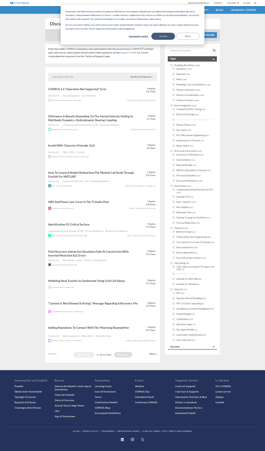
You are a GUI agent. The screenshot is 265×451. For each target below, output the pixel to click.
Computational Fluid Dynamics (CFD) (80, 125)
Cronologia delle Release (28, 407)
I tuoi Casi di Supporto (187, 391)
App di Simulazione (65, 416)
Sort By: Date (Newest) (141, 76)
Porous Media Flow (94, 231)
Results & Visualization (116, 231)
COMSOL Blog (102, 407)
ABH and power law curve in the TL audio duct (78, 202)
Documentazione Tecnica (188, 407)
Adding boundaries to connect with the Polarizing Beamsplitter (88, 327)
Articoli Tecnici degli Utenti (69, 405)
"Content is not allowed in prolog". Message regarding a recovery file (93, 303)
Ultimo (152, 353)
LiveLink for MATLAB (73, 181)
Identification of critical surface (69, 224)
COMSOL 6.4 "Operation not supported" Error (77, 89)
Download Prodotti (185, 413)
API (86, 181)
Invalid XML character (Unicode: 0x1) (71, 145)
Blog (219, 10)
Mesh (79, 260)
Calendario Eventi (144, 396)
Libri (57, 410)
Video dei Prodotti (65, 394)
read (112, 89)
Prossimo (122, 354)
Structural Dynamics (109, 125)
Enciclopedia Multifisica (108, 413)
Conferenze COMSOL (146, 402)
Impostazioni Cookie (128, 431)
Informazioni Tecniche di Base (191, 396)
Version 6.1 (53, 260)
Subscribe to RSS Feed (63, 77)
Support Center (128, 52)
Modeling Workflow (99, 181)
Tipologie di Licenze (25, 396)
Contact (218, 3)
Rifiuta (188, 36)
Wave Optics (69, 152)
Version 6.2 (53, 152)
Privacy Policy (90, 431)
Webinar (139, 386)
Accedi (246, 3)
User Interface (88, 95)
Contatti (219, 402)
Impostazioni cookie (138, 36)
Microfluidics (69, 260)
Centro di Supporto (198, 3)
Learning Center (243, 10)
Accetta (163, 36)
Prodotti (19, 386)
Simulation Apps (103, 336)
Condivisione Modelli (106, 402)
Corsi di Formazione (105, 391)
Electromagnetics (71, 95)
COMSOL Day (142, 391)
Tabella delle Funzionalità (28, 391)
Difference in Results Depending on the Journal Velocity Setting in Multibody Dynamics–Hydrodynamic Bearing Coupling (90, 118)
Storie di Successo (64, 400)
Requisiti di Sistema (25, 402)
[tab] (192, 59)
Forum (98, 396)
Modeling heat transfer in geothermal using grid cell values (86, 281)
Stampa (219, 396)
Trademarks (107, 431)
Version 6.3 (53, 125)
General (81, 152)
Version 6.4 (53, 95)
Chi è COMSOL (223, 386)
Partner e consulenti (186, 402)
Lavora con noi (223, 391)
